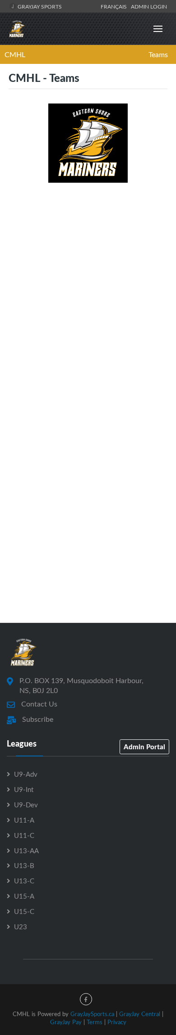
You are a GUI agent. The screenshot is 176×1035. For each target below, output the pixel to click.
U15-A (24, 895)
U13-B (24, 865)
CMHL (15, 54)
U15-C (24, 911)
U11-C (24, 835)
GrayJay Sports (39, 6)
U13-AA (26, 850)
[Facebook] (86, 999)
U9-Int (23, 789)
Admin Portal (144, 747)
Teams (158, 54)
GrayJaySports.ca (92, 1014)
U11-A (24, 819)
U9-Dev (26, 804)
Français (115, 6)
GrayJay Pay (66, 1022)
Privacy (116, 1022)
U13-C (24, 880)
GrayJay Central (139, 1014)
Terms (94, 1022)
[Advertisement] (88, 281)
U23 (20, 926)
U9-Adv (25, 774)
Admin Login (149, 6)
